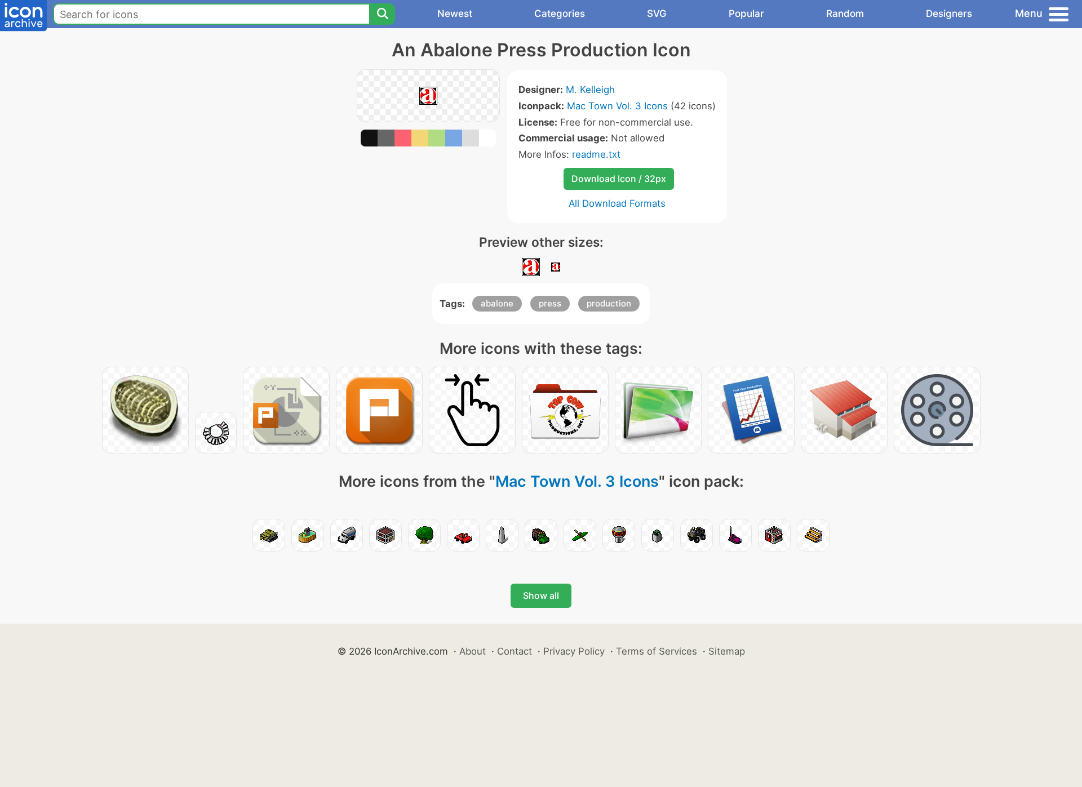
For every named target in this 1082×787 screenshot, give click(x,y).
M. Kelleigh (590, 89)
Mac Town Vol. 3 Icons (617, 106)
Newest (454, 13)
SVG (657, 13)
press (550, 303)
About (472, 651)
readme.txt (596, 154)
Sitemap (726, 651)
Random (845, 13)
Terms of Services (656, 651)
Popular (746, 13)
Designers (949, 13)
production (609, 303)
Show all (541, 595)
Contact (514, 651)
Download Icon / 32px (618, 178)
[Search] (382, 14)
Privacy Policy (574, 651)
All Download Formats (617, 203)
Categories (559, 13)
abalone (497, 303)
